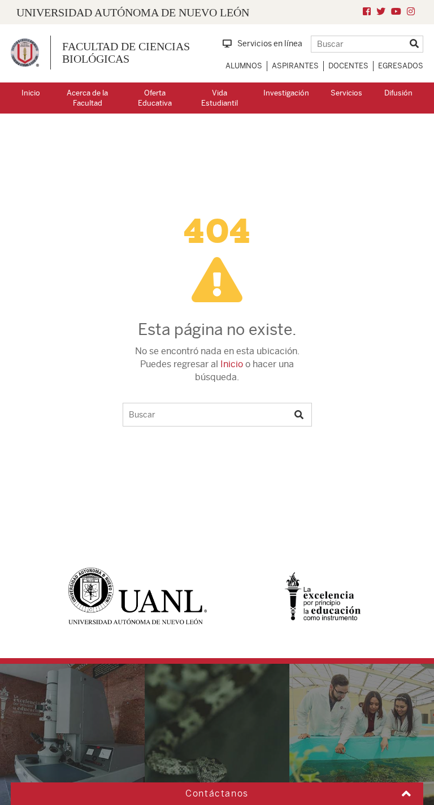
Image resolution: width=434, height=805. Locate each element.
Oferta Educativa (155, 98)
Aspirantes (295, 66)
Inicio (30, 93)
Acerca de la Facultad (87, 98)
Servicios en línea (269, 43)
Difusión (398, 93)
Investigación (286, 93)
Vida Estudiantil (219, 98)
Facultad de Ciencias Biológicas (126, 52)
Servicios (346, 93)
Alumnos (243, 66)
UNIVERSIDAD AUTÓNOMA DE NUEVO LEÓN (132, 12)
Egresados (400, 66)
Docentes (348, 66)
